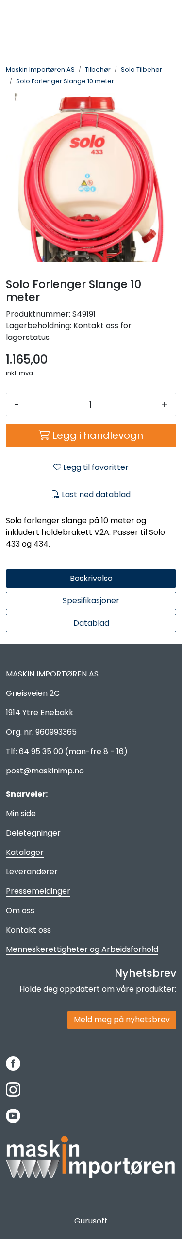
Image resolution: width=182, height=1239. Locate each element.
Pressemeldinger (38, 891)
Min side (21, 813)
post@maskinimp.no (45, 770)
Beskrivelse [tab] (91, 578)
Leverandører (32, 871)
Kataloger (25, 852)
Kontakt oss (28, 929)
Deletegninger (33, 832)
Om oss (20, 910)
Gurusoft (91, 1220)
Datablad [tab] (91, 622)
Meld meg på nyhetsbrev (122, 1019)
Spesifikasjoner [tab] (91, 600)
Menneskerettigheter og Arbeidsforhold (82, 949)
